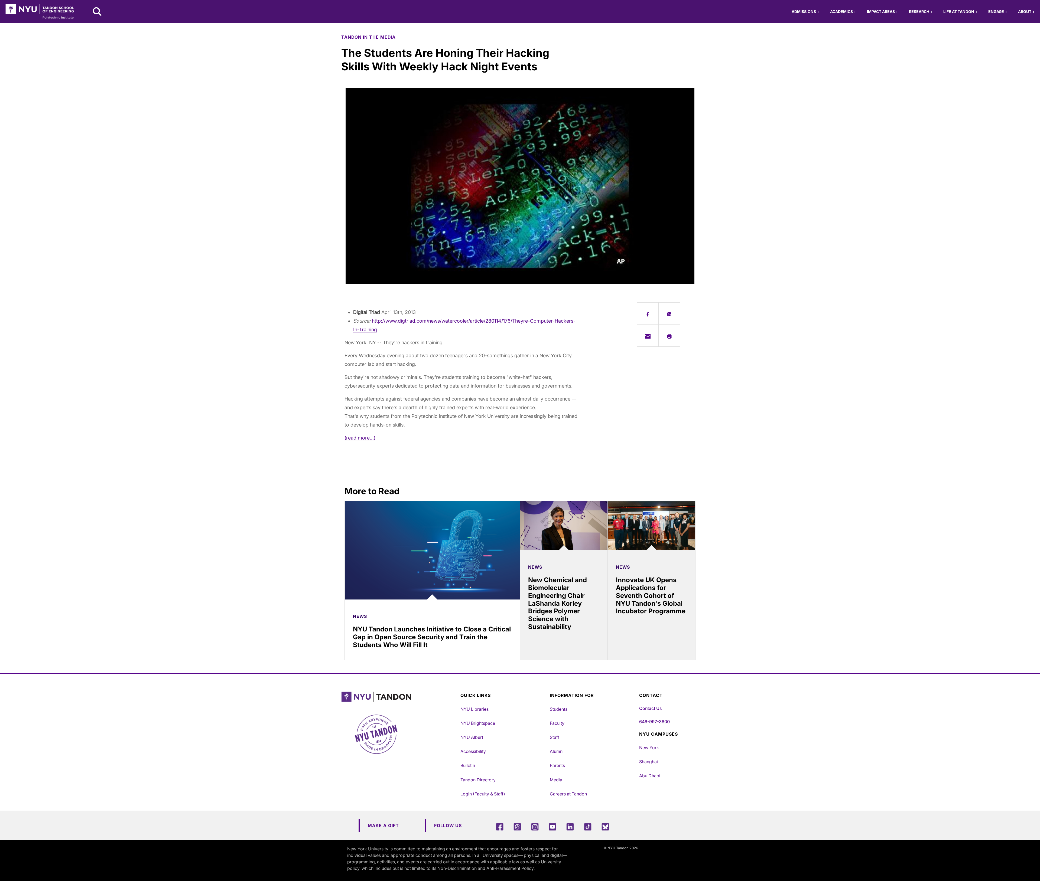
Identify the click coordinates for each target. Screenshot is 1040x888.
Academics (843, 11)
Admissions (805, 11)
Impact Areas (882, 11)
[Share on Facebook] (648, 313)
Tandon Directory (478, 779)
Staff (554, 737)
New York (649, 747)
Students (558, 709)
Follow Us (448, 825)
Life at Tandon (960, 11)
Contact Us (650, 708)
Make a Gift (383, 825)
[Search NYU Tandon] (97, 12)
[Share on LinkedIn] (669, 313)
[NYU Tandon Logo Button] (399, 697)
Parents (557, 765)
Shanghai (648, 761)
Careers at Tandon (568, 794)
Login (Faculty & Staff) (482, 794)
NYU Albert (471, 737)
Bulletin (467, 765)
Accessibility (473, 751)
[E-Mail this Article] (648, 335)
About (1026, 11)
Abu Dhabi (649, 775)
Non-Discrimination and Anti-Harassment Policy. (486, 868)
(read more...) (359, 438)
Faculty (557, 723)
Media (556, 779)
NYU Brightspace (477, 723)
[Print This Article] (669, 335)
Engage (997, 11)
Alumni (557, 751)
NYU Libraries (474, 709)
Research (920, 11)
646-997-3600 (654, 721)
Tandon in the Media (368, 37)
